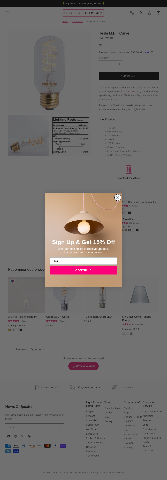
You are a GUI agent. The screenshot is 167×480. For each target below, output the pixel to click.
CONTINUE (83, 270)
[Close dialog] (117, 197)
